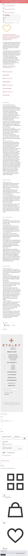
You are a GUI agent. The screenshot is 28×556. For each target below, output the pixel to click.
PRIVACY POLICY (13, 358)
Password (17, 436)
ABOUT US (13, 347)
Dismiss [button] (16, 2)
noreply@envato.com (8, 67)
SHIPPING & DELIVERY (13, 355)
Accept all (3, 554)
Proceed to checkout (5, 468)
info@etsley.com (11, 383)
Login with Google (8, 443)
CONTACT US (13, 349)
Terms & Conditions (20, 553)
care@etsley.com (11, 377)
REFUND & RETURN (13, 354)
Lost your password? (6, 455)
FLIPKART (13, 369)
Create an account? (5, 460)
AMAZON (13, 367)
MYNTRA (13, 365)
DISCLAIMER (13, 359)
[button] (12, 112)
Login (4, 452)
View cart (12, 468)
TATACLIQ (13, 366)
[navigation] (14, 465)
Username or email (6, 436)
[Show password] (24, 438)
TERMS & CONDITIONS (13, 357)
